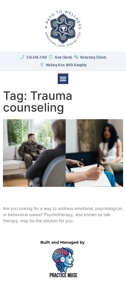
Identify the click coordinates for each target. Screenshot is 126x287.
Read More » (14, 230)
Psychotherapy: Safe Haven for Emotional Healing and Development (56, 199)
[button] (63, 79)
